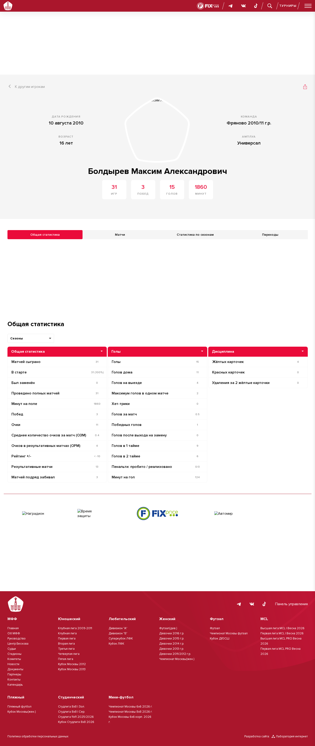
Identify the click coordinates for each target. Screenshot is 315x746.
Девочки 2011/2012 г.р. (175, 654)
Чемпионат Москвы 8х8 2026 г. (130, 712)
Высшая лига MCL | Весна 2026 (282, 628)
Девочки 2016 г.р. (171, 633)
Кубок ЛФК (116, 644)
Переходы (270, 235)
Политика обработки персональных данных (37, 736)
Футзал (215, 628)
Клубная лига (67, 633)
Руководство (16, 638)
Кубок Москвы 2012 (72, 664)
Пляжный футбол (19, 706)
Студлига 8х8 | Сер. (71, 712)
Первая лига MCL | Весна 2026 (282, 633)
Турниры (288, 6)
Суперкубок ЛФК (121, 638)
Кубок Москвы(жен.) (21, 712)
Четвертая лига (69, 654)
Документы (15, 669)
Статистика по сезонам (195, 235)
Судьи (11, 649)
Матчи (120, 235)
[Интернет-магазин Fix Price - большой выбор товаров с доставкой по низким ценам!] (157, 513)
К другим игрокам (30, 86)
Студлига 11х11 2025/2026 (76, 717)
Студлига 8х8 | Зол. (71, 706)
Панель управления (291, 604)
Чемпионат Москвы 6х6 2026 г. (130, 706)
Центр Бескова (17, 644)
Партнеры (14, 674)
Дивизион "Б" (118, 633)
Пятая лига (65, 659)
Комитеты (14, 659)
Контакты (14, 679)
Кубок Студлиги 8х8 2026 (76, 722)
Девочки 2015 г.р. (171, 638)
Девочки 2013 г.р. (171, 649)
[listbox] (30, 338)
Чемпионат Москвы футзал (229, 633)
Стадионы (14, 654)
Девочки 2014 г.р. (171, 644)
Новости (13, 664)
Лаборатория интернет (292, 736)
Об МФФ (13, 633)
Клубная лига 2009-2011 (75, 628)
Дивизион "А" (118, 628)
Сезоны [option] (16, 338)
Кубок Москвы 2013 (72, 669)
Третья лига (66, 649)
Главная (13, 628)
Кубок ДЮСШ (219, 638)
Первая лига (67, 638)
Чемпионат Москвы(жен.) (176, 659)
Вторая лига (66, 644)
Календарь (15, 685)
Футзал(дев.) (168, 628)
